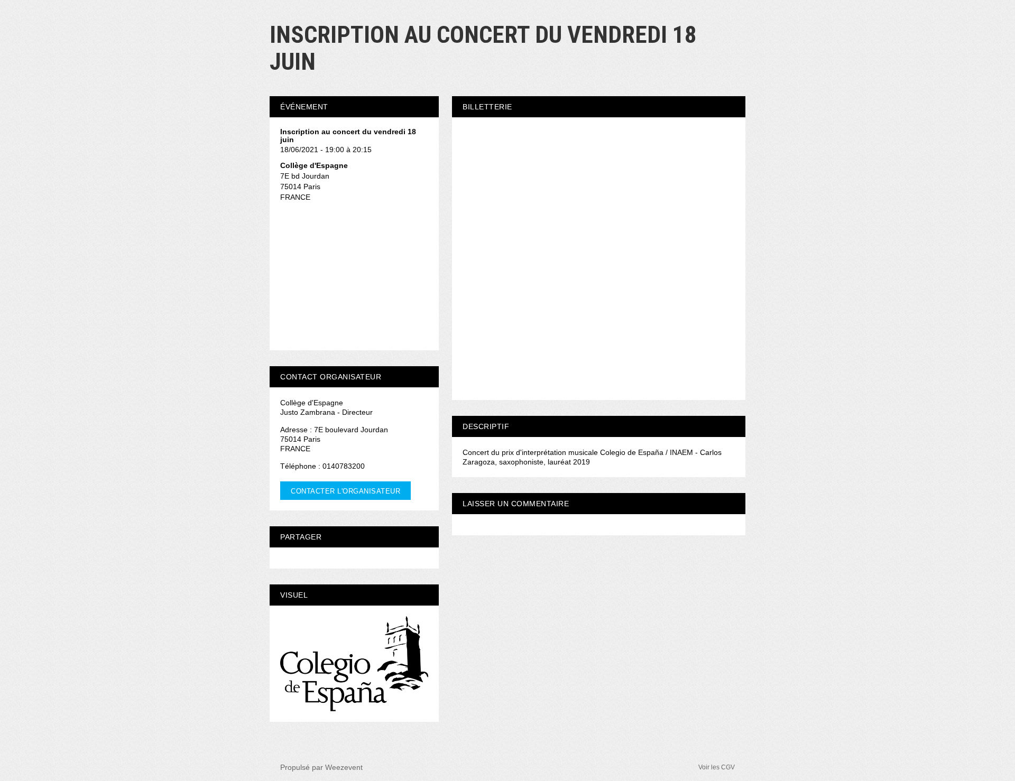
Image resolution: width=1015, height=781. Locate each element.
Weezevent (344, 767)
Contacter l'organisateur (345, 491)
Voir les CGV (716, 767)
